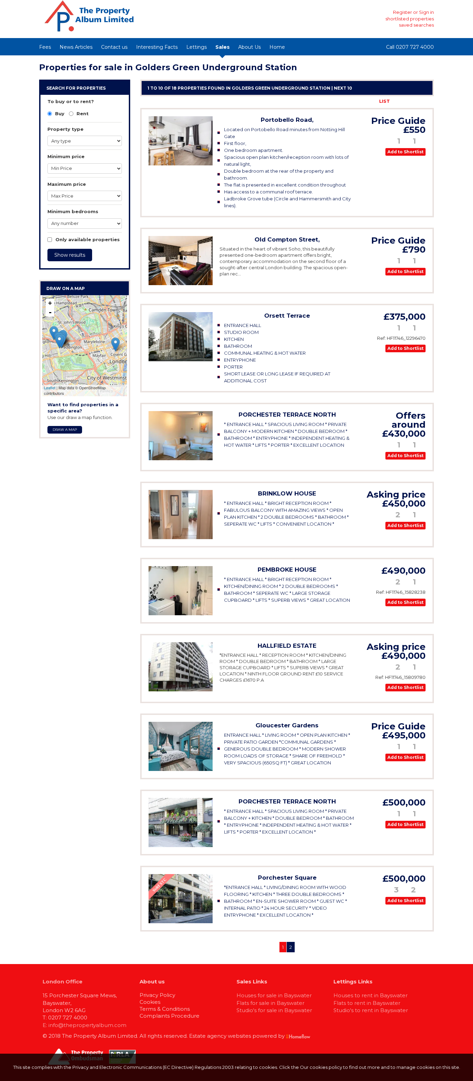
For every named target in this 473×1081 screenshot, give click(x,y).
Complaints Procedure (169, 1015)
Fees (45, 47)
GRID (403, 101)
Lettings (196, 47)
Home (277, 47)
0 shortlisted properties (407, 18)
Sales (222, 47)
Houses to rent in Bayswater (370, 995)
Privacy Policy (157, 995)
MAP (421, 101)
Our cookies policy (321, 1067)
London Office (62, 981)
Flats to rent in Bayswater (366, 1003)
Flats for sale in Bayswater (270, 1003)
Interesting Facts (157, 47)
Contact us (114, 47)
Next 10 (343, 88)
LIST (384, 101)
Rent (82, 113)
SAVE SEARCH (355, 101)
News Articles (76, 47)
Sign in (426, 12)
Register (402, 12)
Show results (69, 255)
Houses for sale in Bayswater (274, 995)
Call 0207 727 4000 (410, 47)
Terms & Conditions (165, 1009)
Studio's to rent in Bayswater (370, 1010)
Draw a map (65, 429)
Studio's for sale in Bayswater (274, 1010)
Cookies (150, 1002)
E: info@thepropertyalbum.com (84, 1025)
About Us (249, 47)
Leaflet (49, 387)
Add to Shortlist (405, 151)
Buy (59, 113)
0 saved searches (414, 25)
